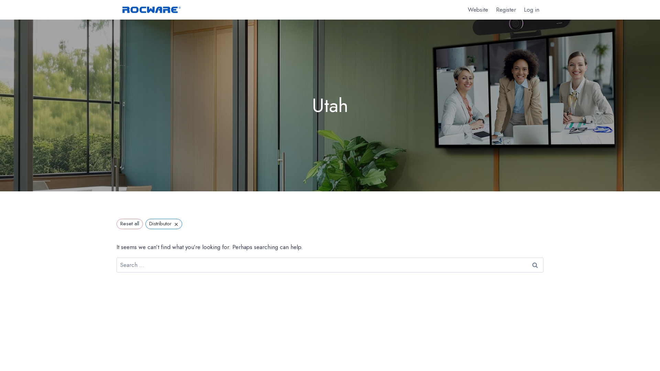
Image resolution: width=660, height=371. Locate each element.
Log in (531, 9)
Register (506, 9)
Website (478, 9)
